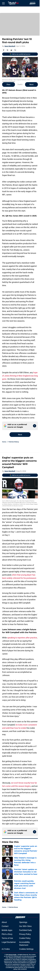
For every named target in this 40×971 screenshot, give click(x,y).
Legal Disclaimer (9, 942)
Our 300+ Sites (25, 926)
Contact (5, 926)
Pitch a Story (7, 934)
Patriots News (13, 907)
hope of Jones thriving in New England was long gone (20, 375)
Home (4, 442)
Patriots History (14, 442)
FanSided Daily (25, 930)
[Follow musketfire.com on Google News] (34, 425)
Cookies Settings (26, 949)
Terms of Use (7, 938)
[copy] (15, 50)
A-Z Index (6, 949)
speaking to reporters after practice (22, 638)
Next (31, 84)
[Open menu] (3, 3)
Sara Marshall (10, 46)
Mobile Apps (7, 930)
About (4, 922)
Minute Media (12, 954)
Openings (23, 922)
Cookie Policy (25, 938)
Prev (8, 84)
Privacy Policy (25, 934)
